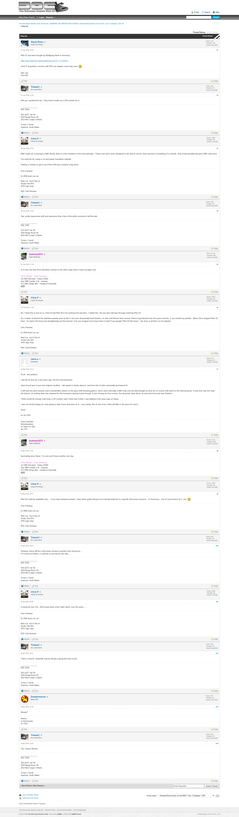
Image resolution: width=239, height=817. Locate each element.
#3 (217, 148)
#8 (217, 451)
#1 (217, 50)
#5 (217, 264)
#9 (217, 494)
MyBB (59, 814)
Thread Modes (207, 36)
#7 (217, 369)
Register (49, 17)
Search (207, 12)
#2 (217, 95)
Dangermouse (38, 697)
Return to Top (50, 810)
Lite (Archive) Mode (64, 810)
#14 (217, 743)
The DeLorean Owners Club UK (31, 810)
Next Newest (38, 786)
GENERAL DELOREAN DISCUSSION (64, 24)
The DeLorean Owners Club (38, 814)
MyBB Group (76, 814)
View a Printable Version (30, 795)
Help (217, 12)
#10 (217, 546)
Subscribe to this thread (30, 798)
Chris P (35, 138)
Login (41, 17)
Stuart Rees (37, 42)
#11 (217, 601)
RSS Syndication (79, 810)
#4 (217, 211)
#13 (217, 707)
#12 (217, 653)
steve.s (34, 359)
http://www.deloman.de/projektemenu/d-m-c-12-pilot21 (44, 61)
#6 (217, 307)
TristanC (35, 87)
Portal (196, 12)
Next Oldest (27, 786)
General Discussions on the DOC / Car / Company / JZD (100, 24)
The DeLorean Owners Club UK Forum (33, 24)
